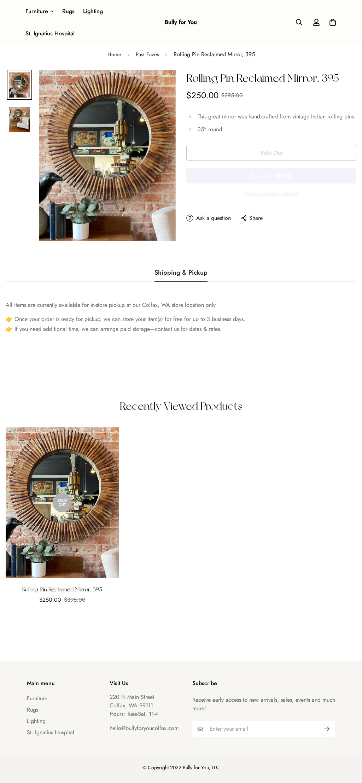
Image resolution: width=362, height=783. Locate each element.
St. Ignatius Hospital (50, 33)
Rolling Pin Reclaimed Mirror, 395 (62, 589)
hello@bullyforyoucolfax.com (144, 728)
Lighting (93, 11)
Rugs (68, 11)
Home (114, 54)
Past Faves (147, 54)
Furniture (36, 11)
